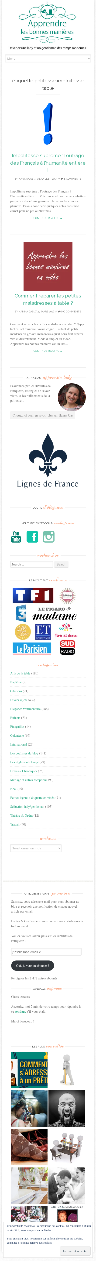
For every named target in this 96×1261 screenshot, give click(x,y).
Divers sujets (18, 700)
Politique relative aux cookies (36, 1242)
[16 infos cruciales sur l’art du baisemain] (66, 1186)
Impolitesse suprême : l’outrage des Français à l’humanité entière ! (48, 162)
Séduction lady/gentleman (27, 806)
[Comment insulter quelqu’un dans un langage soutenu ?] (66, 1109)
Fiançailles (17, 726)
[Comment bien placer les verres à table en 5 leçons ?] (29, 1186)
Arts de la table (20, 673)
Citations (16, 691)
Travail (15, 824)
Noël (13, 788)
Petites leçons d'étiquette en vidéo (32, 797)
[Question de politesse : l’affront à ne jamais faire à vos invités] (29, 1148)
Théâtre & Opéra (21, 815)
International (18, 744)
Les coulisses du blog (24, 753)
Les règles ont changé (24, 762)
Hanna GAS (25, 178)
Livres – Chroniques (23, 771)
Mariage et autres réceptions (28, 780)
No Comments (71, 311)
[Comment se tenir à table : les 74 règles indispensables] (66, 1148)
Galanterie (17, 735)
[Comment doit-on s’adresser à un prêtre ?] (29, 1071)
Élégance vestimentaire (25, 709)
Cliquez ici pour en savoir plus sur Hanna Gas (43, 415)
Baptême (16, 682)
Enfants (15, 717)
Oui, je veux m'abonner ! (32, 965)
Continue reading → (48, 218)
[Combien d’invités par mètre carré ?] (29, 1109)
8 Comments (72, 178)
